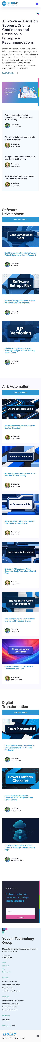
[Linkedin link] (38, 1036)
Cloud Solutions (7, 988)
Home (4, 962)
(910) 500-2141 (7, 958)
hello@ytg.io (6, 955)
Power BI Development (10, 1010)
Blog (3, 969)
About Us (5, 966)
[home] (10, 3)
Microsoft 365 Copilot (9, 1007)
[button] (37, 3)
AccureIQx (5, 1020)
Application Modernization (11, 985)
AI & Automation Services (11, 991)
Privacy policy (6, 972)
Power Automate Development (12, 1001)
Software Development (10, 981)
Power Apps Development (11, 1004)
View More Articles (20, 220)
